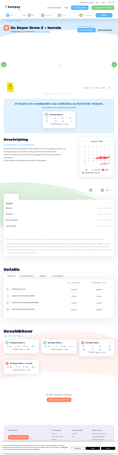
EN (103, 439)
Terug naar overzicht (13, 21)
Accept (108, 448)
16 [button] (109, 155)
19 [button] (93, 158)
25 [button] (89, 160)
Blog (66, 8)
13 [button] (97, 155)
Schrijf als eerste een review (59, 400)
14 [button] (100, 155)
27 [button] (97, 160)
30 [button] (109, 160)
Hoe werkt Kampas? (54, 8)
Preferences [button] (36, 449)
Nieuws (54, 439)
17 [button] (84, 158)
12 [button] (93, 155)
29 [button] (105, 160)
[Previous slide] (3, 64)
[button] (84, 141)
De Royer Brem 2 (56, 115)
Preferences (77, 448)
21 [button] (100, 158)
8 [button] (104, 152)
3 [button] (84, 152)
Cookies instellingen (98, 436)
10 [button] (85, 155)
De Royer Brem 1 (55, 343)
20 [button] (97, 158)
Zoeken (104, 15)
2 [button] (108, 149)
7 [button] (100, 152)
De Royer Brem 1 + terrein (21, 363)
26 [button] (93, 160)
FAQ (97, 2)
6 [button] (96, 152)
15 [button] (105, 155)
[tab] (44, 93)
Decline (93, 448)
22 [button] (105, 158)
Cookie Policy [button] (64, 447)
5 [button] (92, 152)
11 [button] (88, 155)
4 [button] (88, 152)
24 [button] (85, 160)
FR (100, 439)
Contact (103, 2)
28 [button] (101, 160)
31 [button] (85, 163)
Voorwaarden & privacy (99, 433)
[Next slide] (114, 64)
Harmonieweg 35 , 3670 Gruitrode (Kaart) (20, 145)
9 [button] (108, 152)
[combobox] (96, 190)
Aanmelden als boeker (104, 8)
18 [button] (89, 158)
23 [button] (109, 158)
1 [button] (104, 149)
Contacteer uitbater (87, 30)
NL (97, 439)
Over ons (54, 433)
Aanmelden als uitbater (87, 2)
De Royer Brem (42, 31)
